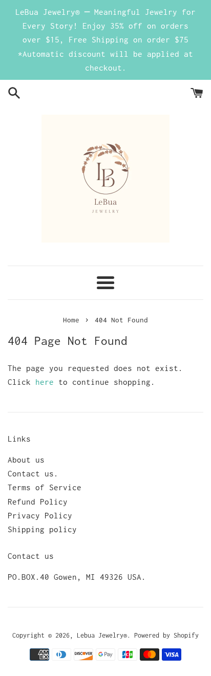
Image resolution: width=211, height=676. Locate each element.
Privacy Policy (40, 515)
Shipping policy (42, 529)
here (44, 381)
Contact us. (33, 473)
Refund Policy (38, 501)
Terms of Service (44, 487)
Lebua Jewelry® (102, 635)
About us (26, 459)
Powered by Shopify (166, 635)
